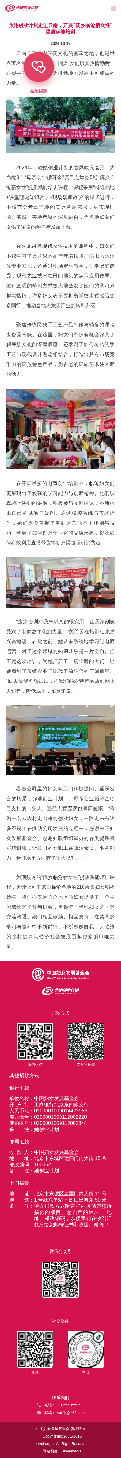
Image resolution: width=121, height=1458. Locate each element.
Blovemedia (71, 1451)
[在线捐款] (45, 100)
